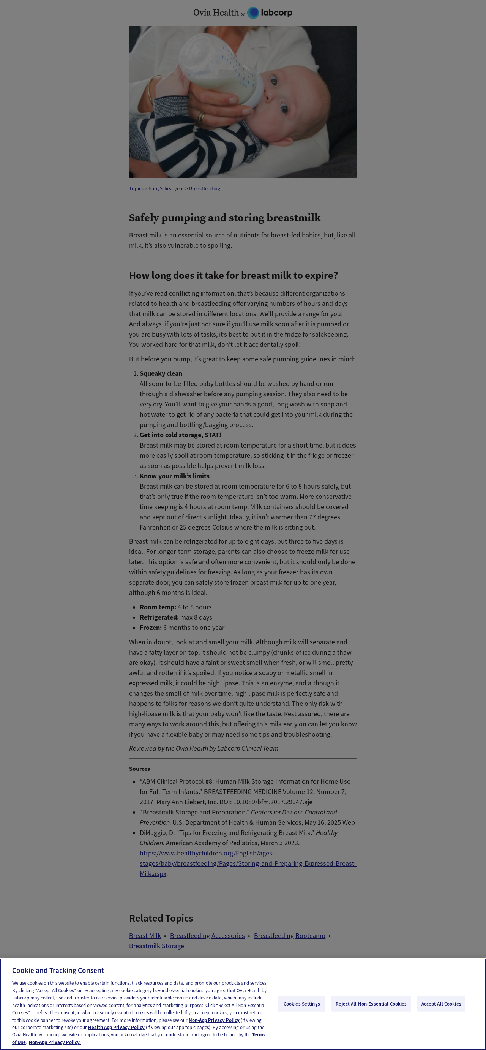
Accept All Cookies (441, 1003)
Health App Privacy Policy (116, 1027)
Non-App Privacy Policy (214, 1020)
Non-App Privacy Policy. (55, 1042)
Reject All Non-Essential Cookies (371, 1003)
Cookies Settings (302, 1003)
